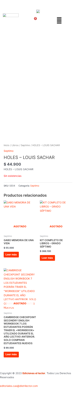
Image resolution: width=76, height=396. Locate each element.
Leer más (11, 254)
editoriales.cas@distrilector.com (19, 385)
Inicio (6, 145)
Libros (15, 145)
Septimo (25, 145)
